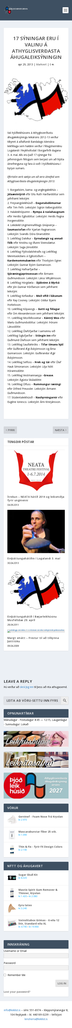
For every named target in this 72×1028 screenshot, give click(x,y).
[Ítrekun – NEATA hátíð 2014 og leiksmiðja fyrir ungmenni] (36, 470)
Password (10, 963)
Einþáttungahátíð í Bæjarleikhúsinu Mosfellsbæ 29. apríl (32, 618)
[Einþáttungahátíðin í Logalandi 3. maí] (36, 531)
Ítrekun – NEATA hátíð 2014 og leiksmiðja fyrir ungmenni (35, 498)
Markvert (41, 64)
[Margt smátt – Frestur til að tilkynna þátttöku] (36, 631)
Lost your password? (17, 991)
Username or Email (15, 951)
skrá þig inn (26, 687)
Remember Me (16, 975)
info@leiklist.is (12, 1010)
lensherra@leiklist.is (36, 1019)
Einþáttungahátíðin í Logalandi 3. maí (33, 558)
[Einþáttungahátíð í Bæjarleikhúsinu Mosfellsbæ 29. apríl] (36, 589)
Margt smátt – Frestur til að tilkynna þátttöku (33, 639)
